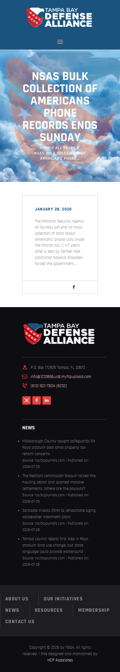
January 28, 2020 (53, 209)
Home (45, 148)
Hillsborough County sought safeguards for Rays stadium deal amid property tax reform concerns (58, 447)
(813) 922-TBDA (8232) (49, 386)
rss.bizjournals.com (50, 460)
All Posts (65, 148)
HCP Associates (60, 660)
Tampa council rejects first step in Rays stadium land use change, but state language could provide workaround (55, 545)
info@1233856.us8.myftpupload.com (61, 377)
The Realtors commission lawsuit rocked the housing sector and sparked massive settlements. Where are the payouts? (58, 482)
